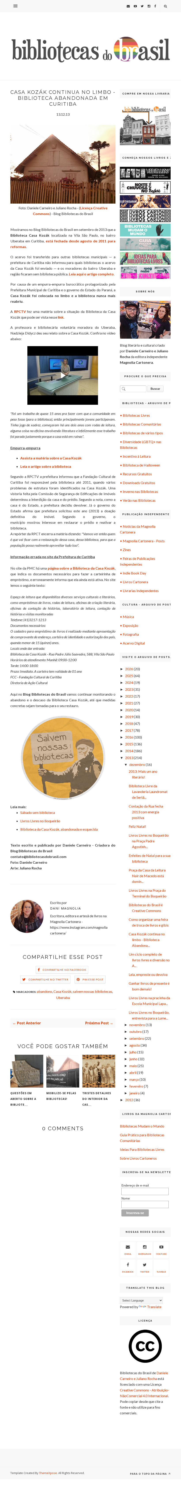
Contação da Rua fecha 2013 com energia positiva (146, 812)
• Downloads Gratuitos (137, 483)
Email (127, 1254)
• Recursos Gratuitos (136, 474)
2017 (129, 730)
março (134, 1079)
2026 (129, 669)
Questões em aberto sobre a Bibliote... (23, 1099)
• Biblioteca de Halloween (140, 465)
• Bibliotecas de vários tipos (141, 433)
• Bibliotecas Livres (135, 415)
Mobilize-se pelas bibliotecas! (61, 1096)
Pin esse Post (93, 979)
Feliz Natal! (137, 826)
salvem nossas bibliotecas (92, 991)
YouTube (161, 1254)
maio (133, 1066)
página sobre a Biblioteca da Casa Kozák (81, 568)
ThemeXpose (48, 1473)
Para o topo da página (149, 1473)
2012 (129, 1100)
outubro (135, 1031)
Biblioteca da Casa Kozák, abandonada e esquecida (59, 829)
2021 (129, 703)
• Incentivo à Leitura (135, 456)
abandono (44, 991)
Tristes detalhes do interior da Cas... (96, 1099)
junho (133, 1059)
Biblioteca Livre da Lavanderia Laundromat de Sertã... (148, 791)
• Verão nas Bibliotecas (138, 500)
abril (132, 1072)
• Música (127, 617)
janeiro (134, 1093)
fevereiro (136, 1086)
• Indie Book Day (133, 573)
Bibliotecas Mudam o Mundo (142, 1126)
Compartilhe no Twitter (48, 979)
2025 (129, 676)
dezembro (137, 764)
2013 (129, 758)
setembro (136, 1038)
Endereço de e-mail (135, 1185)
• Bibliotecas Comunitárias (140, 424)
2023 (129, 689)
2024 (129, 682)
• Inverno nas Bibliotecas (139, 491)
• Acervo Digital (132, 643)
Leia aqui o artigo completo (91, 274)
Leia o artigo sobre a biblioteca (45, 466)
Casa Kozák (62, 991)
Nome (125, 1198)
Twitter (144, 1271)
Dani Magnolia (65, 908)
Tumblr (161, 1271)
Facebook (128, 1271)
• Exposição (129, 625)
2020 (129, 710)
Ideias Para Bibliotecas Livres (142, 1149)
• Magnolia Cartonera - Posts (142, 541)
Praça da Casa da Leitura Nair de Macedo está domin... (147, 876)
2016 (129, 737)
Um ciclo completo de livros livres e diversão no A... (149, 960)
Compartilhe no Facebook (64, 969)
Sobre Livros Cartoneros (138, 1158)
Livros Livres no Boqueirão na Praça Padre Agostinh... (149, 841)
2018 (129, 723)
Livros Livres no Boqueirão (40, 821)
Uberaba (63, 997)
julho (133, 1052)
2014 (129, 751)
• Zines (125, 550)
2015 (129, 744)
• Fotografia (129, 634)
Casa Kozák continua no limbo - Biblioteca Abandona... (147, 939)
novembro (137, 1025)
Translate (154, 1307)
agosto (134, 1045)
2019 (129, 717)
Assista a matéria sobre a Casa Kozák (51, 458)
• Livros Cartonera (134, 582)
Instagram (144, 1254)
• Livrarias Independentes (139, 591)
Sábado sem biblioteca (37, 812)
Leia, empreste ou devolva (148, 974)
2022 (129, 696)
